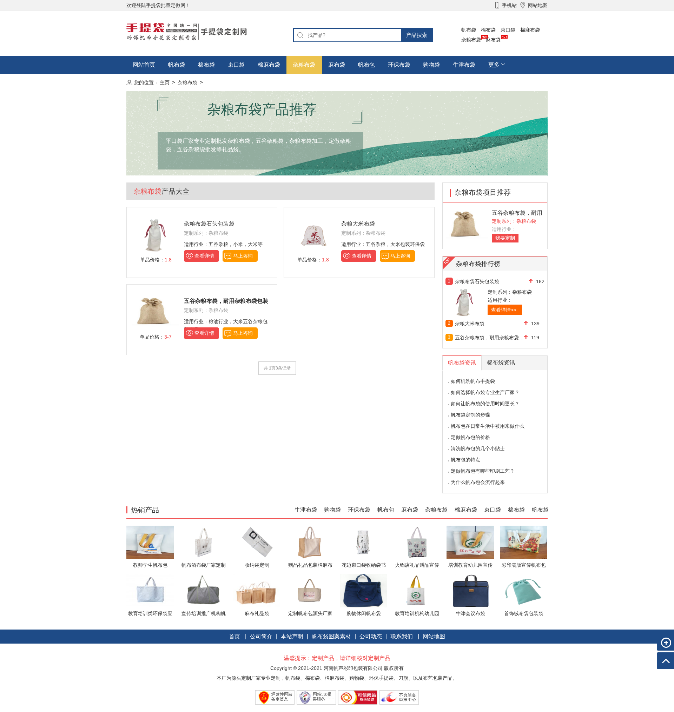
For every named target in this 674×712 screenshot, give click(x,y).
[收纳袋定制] (256, 542)
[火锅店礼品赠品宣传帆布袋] (417, 542)
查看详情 (204, 256)
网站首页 (144, 65)
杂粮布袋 (471, 39)
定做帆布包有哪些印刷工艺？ (483, 471)
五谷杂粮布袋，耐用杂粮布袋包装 (489, 337)
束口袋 (508, 30)
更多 (494, 65)
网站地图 (434, 636)
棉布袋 (488, 30)
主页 (165, 82)
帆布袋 (468, 30)
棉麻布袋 (530, 30)
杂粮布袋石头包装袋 (209, 224)
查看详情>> (503, 310)
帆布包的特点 (465, 460)
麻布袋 (493, 39)
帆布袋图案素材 (331, 636)
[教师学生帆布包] (150, 542)
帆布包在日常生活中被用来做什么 (487, 426)
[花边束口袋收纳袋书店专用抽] (363, 542)
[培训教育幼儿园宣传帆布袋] (470, 542)
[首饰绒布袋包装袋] (523, 590)
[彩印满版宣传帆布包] (523, 542)
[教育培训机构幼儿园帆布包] (417, 590)
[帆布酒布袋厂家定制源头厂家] (203, 542)
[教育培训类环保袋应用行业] (150, 590)
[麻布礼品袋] (256, 590)
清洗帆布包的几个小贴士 (478, 448)
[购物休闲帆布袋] (363, 590)
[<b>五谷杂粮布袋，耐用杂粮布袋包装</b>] (155, 312)
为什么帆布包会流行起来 (478, 482)
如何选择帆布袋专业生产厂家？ (485, 392)
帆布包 (366, 65)
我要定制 (505, 238)
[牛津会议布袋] (470, 590)
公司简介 (261, 636)
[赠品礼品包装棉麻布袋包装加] (310, 542)
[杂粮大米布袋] (313, 235)
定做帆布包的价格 (470, 437)
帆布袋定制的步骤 (470, 415)
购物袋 (431, 65)
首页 (234, 636)
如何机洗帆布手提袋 (473, 381)
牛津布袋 (464, 65)
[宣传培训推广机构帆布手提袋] (203, 590)
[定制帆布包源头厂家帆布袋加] (310, 590)
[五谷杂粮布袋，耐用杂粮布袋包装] (467, 225)
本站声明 (292, 636)
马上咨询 (243, 256)
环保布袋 (399, 65)
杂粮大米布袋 (358, 224)
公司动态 (370, 636)
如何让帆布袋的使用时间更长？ (485, 403)
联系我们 (401, 636)
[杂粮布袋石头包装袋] (155, 235)
